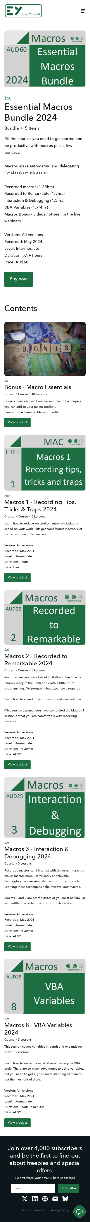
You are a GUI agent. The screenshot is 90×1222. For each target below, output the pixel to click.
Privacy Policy (59, 1210)
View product (17, 422)
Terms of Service (33, 1210)
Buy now (19, 279)
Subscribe (69, 1188)
